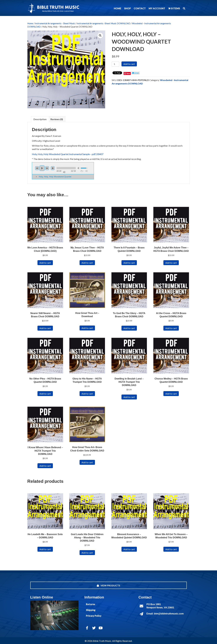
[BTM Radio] (54, 615)
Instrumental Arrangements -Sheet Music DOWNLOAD (103, 23)
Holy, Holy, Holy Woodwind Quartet (55, 176)
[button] (184, 8)
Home (30, 23)
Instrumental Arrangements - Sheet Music (55, 23)
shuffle (86, 171)
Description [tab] (40, 119)
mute (79, 168)
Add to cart (129, 64)
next (47, 168)
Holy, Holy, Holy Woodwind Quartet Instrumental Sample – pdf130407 (67, 154)
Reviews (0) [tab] (56, 119)
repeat (82, 171)
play (42, 168)
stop (53, 168)
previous (37, 168)
